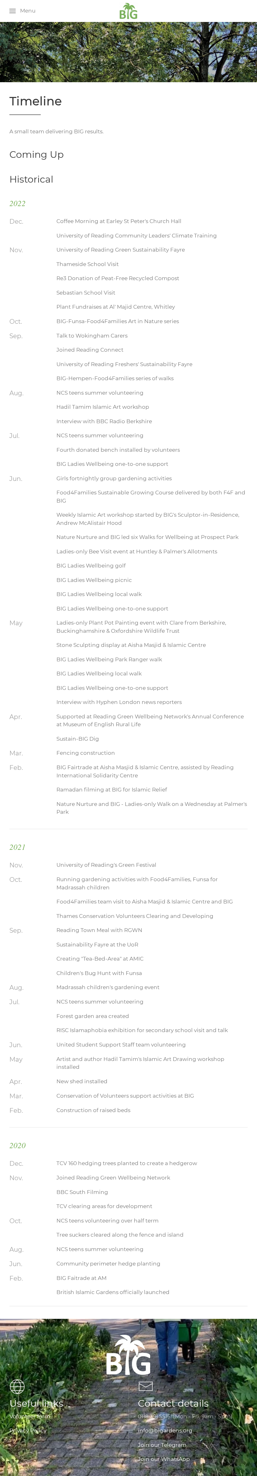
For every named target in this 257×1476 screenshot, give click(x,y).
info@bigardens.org (165, 1430)
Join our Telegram (162, 1445)
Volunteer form (29, 1416)
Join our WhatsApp (164, 1459)
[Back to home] (128, 11)
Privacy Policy (27, 1430)
